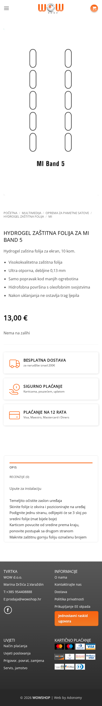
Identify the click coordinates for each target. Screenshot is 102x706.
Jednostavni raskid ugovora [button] (73, 618)
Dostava (61, 591)
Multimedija (31, 213)
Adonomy (74, 697)
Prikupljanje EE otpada (72, 606)
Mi (50, 216)
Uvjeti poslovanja (17, 653)
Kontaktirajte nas (68, 584)
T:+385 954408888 (18, 591)
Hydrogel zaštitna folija (24, 216)
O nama (61, 577)
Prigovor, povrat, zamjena (24, 660)
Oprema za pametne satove (67, 213)
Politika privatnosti (69, 599)
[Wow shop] (51, 8)
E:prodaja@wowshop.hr (22, 599)
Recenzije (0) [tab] (19, 477)
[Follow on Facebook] (8, 610)
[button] (6, 8)
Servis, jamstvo (15, 668)
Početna (10, 213)
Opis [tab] (13, 467)
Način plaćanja (15, 646)
